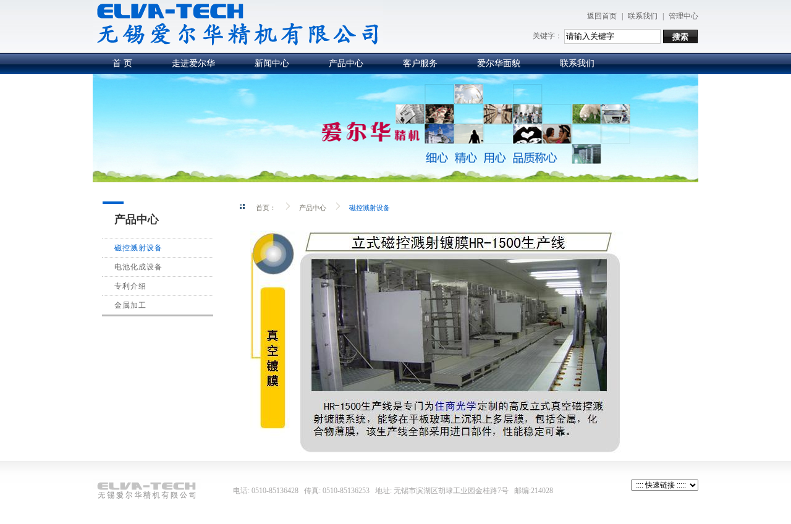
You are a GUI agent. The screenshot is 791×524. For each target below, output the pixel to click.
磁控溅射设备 (138, 247)
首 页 (122, 63)
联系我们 (643, 16)
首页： (266, 207)
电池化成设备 (138, 267)
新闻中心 (272, 63)
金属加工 (130, 305)
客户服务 (420, 63)
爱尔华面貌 (498, 63)
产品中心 (346, 63)
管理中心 (683, 16)
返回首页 (602, 16)
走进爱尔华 (193, 63)
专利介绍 (130, 286)
